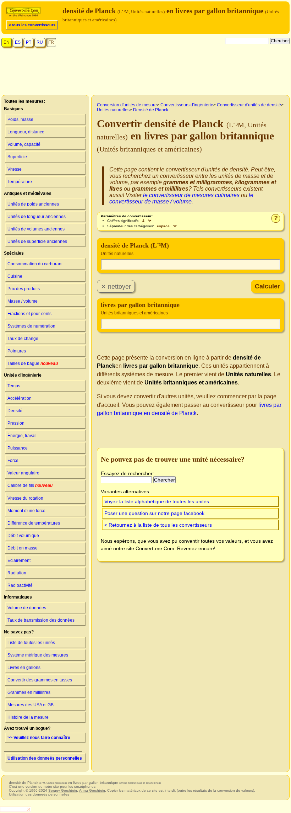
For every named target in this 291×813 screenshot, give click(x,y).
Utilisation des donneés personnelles (44, 758)
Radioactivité (20, 585)
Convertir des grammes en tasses (39, 680)
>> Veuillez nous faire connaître (38, 737)
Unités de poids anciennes (33, 204)
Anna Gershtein (92, 790)
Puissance (17, 448)
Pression (15, 423)
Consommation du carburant (34, 263)
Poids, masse (20, 119)
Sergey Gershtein (62, 790)
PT (28, 42)
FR (51, 42)
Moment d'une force (26, 510)
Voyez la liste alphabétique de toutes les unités (156, 501)
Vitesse (14, 169)
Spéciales (14, 253)
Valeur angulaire (23, 473)
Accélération (19, 398)
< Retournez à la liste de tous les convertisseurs (158, 525)
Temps (13, 385)
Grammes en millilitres (28, 692)
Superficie (17, 156)
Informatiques (18, 597)
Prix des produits (23, 288)
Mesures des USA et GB (30, 704)
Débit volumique (23, 535)
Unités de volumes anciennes (36, 229)
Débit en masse (22, 548)
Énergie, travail (22, 435)
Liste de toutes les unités (31, 642)
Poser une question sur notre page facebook (154, 513)
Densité (14, 410)
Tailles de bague (32, 363)
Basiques (13, 108)
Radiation (16, 572)
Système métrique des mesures (37, 655)
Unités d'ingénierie (23, 375)
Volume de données (26, 607)
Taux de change (22, 338)
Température (19, 181)
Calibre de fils (30, 485)
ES (18, 42)
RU (40, 42)
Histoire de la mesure (28, 717)
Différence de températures (33, 523)
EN (7, 42)
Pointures (16, 351)
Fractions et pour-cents (29, 313)
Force (12, 460)
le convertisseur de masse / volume (181, 198)
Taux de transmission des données (41, 620)
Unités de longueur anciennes (36, 216)
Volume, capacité (23, 144)
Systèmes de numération (31, 326)
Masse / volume (22, 301)
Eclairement (19, 560)
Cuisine (14, 276)
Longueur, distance (25, 131)
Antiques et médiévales (27, 193)
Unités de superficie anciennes (37, 241)
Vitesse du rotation (25, 498)
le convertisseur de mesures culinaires (191, 195)
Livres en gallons (23, 667)
